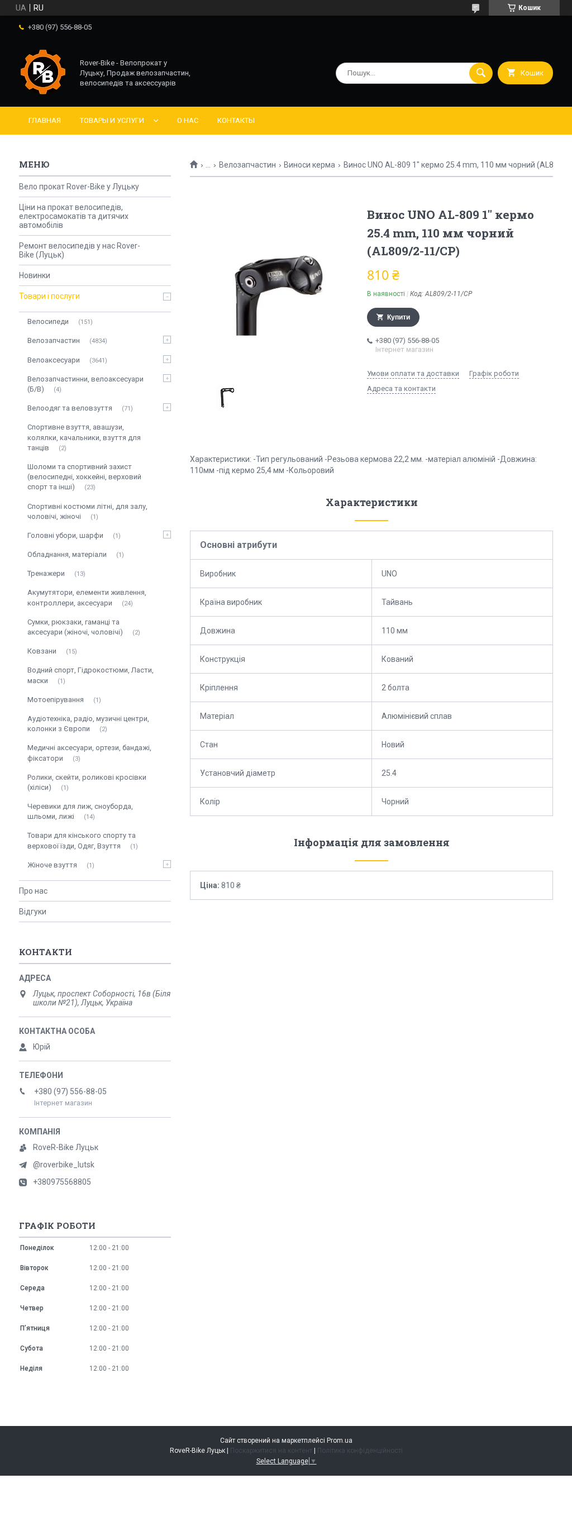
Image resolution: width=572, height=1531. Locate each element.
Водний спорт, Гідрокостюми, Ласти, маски (90, 675)
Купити (398, 317)
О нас (187, 120)
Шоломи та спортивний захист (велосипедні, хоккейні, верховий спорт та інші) (84, 476)
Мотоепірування (55, 699)
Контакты (236, 120)
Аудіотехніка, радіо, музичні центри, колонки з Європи (88, 723)
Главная (44, 120)
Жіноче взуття (52, 865)
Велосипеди (48, 321)
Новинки (34, 275)
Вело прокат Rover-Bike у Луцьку (79, 186)
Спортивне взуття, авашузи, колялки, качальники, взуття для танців (84, 437)
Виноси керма (309, 164)
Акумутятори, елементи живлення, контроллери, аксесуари (86, 597)
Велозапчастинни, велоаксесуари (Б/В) (85, 384)
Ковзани (41, 651)
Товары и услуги (112, 120)
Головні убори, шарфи (65, 535)
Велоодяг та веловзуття (69, 408)
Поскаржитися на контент (271, 1450)
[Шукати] (481, 73)
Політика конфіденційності (360, 1450)
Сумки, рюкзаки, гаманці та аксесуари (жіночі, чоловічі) (75, 627)
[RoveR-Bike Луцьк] (43, 92)
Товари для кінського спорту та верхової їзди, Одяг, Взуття (81, 840)
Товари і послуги (49, 296)
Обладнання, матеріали (67, 554)
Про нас (33, 890)
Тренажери (46, 573)
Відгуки (32, 911)
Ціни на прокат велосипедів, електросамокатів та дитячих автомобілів (73, 216)
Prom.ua (339, 1440)
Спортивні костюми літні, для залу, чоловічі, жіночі (87, 511)
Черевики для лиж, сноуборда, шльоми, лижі (80, 811)
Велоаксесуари (53, 360)
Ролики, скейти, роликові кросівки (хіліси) (86, 782)
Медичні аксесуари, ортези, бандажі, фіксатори (89, 752)
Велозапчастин (247, 164)
